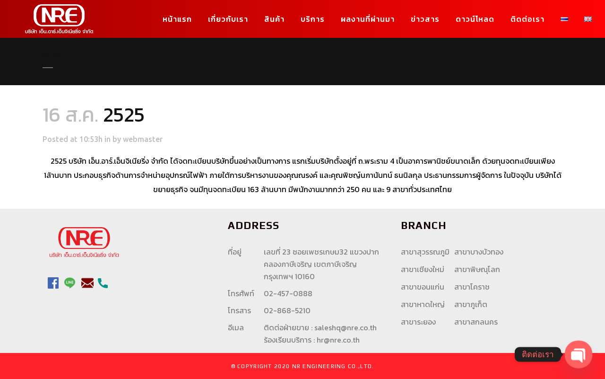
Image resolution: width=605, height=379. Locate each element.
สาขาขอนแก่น (422, 286)
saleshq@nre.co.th (345, 327)
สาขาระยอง (418, 321)
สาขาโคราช (472, 286)
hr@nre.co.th (338, 339)
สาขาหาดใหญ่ (423, 304)
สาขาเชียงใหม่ (422, 269)
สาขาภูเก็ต (470, 304)
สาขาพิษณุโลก (477, 269)
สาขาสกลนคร (476, 321)
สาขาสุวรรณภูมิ (425, 251)
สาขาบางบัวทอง (478, 251)
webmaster (143, 139)
